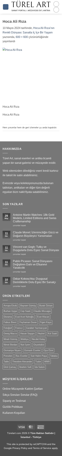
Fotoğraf (8, 328)
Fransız (19, 328)
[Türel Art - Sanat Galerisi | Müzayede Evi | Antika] (31, 6)
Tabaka (53, 356)
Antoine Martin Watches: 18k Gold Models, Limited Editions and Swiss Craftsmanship (34, 218)
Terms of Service (42, 448)
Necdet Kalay (38, 339)
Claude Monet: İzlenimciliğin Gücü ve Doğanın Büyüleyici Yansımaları (35, 234)
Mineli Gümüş (10, 339)
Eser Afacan (43, 316)
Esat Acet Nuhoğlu (24, 316)
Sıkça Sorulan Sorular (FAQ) (20, 394)
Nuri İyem (25, 344)
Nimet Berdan (10, 344)
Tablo (6, 361)
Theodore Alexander (22, 361)
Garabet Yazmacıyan (36, 328)
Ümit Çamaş (10, 367)
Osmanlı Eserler (32, 350)
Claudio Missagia (42, 311)
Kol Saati (52, 333)
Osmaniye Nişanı (12, 350)
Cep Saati (25, 311)
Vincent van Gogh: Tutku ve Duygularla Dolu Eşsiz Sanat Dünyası (36, 248)
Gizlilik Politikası (13, 406)
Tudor (38, 361)
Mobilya (24, 339)
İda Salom (40, 367)
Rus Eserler (21, 356)
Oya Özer (48, 350)
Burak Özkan (45, 305)
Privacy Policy (19, 448)
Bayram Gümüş (28, 305)
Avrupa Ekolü (10, 305)
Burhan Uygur (10, 311)
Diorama (8, 316)
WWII (47, 361)
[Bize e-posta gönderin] (56, 10)
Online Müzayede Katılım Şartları (23, 388)
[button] (5, 7)
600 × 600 (22, 36)
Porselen (8, 356)
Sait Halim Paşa (39, 356)
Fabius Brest (10, 322)
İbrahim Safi (25, 367)
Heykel (41, 333)
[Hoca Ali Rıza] (31, 75)
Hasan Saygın (27, 333)
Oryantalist (38, 344)
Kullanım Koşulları (14, 412)
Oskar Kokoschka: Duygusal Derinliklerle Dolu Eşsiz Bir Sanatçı (34, 280)
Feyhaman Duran (28, 322)
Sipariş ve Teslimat (14, 400)
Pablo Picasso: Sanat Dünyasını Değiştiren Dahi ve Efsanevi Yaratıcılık (32, 264)
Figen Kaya (45, 322)
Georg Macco (10, 333)
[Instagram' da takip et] (56, 4)
